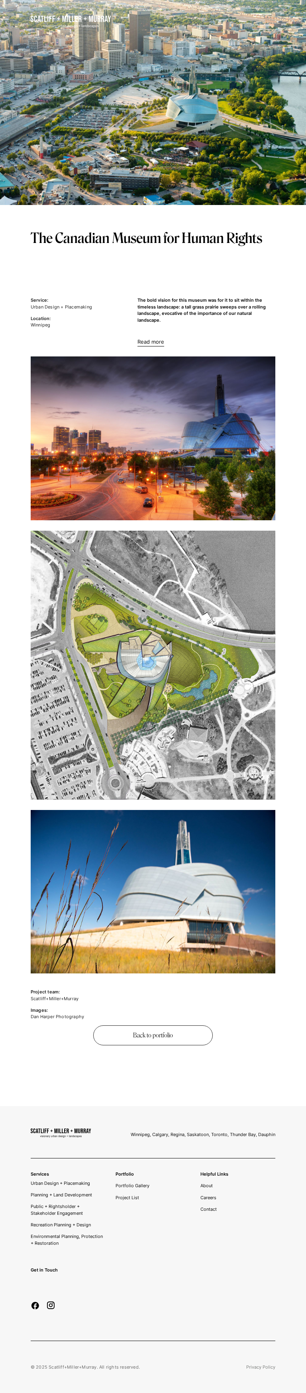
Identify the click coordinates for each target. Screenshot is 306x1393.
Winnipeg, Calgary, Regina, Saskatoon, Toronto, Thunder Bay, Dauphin (203, 1134)
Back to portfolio (153, 1035)
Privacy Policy (260, 1367)
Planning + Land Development (61, 1195)
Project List (127, 1197)
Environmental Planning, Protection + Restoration (67, 1240)
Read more (150, 342)
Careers (208, 1197)
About (206, 1185)
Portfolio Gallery (132, 1185)
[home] (71, 22)
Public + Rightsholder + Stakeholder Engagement (57, 1210)
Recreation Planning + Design (61, 1225)
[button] (262, 21)
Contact (208, 1209)
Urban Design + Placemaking (60, 1183)
